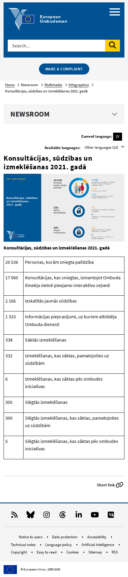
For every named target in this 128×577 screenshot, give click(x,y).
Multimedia (53, 84)
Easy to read (47, 552)
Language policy (59, 544)
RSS (115, 552)
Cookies (72, 552)
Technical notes (23, 544)
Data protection (65, 536)
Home (10, 84)
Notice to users (31, 536)
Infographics (78, 84)
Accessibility (97, 536)
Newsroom (29, 114)
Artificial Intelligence (98, 544)
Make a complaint (64, 69)
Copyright (19, 552)
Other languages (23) (102, 147)
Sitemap (95, 552)
